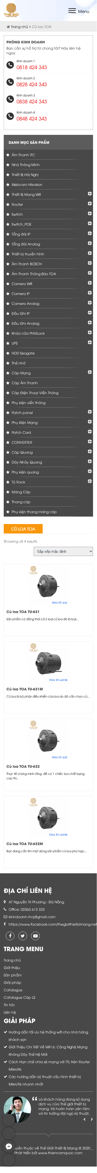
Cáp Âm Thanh (24, 382)
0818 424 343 (32, 66)
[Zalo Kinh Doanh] (8, 1125)
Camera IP (20, 293)
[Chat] (8, 1151)
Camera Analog (25, 303)
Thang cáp (21, 501)
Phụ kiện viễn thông (28, 402)
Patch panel (22, 412)
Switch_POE (21, 224)
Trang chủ (19, 26)
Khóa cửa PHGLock (28, 333)
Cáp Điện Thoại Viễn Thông (34, 392)
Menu (83, 11)
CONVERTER (21, 442)
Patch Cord (21, 432)
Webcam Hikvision (26, 184)
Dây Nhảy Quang (26, 462)
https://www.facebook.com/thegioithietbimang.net (53, 924)
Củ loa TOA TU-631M (24, 688)
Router (17, 204)
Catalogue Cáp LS (19, 997)
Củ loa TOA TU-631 (23, 611)
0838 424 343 (32, 101)
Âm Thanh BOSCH (26, 263)
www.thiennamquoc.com (60, 1152)
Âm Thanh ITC (23, 154)
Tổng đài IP (20, 234)
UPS (14, 343)
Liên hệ (10, 1012)
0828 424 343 (32, 84)
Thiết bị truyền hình (27, 253)
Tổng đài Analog (25, 243)
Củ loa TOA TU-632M (24, 843)
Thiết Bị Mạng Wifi (26, 194)
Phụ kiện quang (25, 471)
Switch (17, 214)
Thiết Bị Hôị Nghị (24, 174)
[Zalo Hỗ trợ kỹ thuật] (8, 1138)
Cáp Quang (21, 452)
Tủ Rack (18, 481)
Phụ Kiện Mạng (24, 422)
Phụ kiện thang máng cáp (34, 511)
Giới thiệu (12, 967)
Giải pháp (12, 982)
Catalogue (13, 989)
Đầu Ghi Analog (25, 323)
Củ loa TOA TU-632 (23, 766)
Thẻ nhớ (18, 362)
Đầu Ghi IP (20, 313)
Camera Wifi (21, 283)
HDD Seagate (23, 353)
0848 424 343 (32, 118)
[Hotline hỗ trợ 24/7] (8, 1165)
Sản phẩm (13, 974)
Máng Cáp (21, 491)
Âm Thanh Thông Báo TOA (33, 273)
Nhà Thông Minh (25, 164)
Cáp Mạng (21, 372)
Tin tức (9, 1004)
